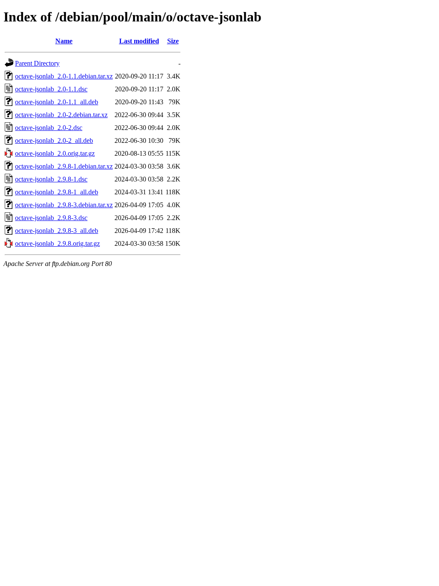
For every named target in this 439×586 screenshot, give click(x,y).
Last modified (139, 41)
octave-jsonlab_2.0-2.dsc (48, 127)
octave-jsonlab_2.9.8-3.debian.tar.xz (64, 204)
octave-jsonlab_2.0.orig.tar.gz (55, 153)
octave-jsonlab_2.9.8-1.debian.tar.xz (64, 166)
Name (63, 41)
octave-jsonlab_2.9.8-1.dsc (51, 179)
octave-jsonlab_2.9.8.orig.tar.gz (57, 243)
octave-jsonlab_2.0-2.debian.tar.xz (61, 114)
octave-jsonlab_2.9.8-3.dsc (51, 217)
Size (173, 41)
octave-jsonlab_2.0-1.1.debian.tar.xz (64, 76)
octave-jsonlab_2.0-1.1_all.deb (56, 102)
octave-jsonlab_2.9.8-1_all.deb (56, 192)
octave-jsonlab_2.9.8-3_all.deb (56, 230)
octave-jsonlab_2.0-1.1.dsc (51, 89)
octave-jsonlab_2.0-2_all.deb (54, 140)
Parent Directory (37, 63)
